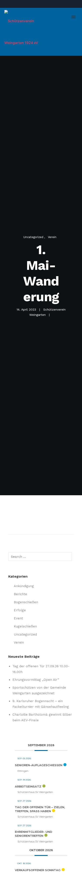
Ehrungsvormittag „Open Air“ (35, 680)
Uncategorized (33, 237)
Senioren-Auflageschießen (38, 765)
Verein (52, 237)
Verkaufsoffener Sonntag (38, 870)
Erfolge (20, 610)
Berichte (20, 594)
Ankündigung (24, 586)
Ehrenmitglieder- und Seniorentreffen (33, 833)
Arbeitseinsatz (28, 786)
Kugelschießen (25, 626)
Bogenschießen (26, 602)
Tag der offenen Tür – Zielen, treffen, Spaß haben (40, 809)
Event (18, 618)
